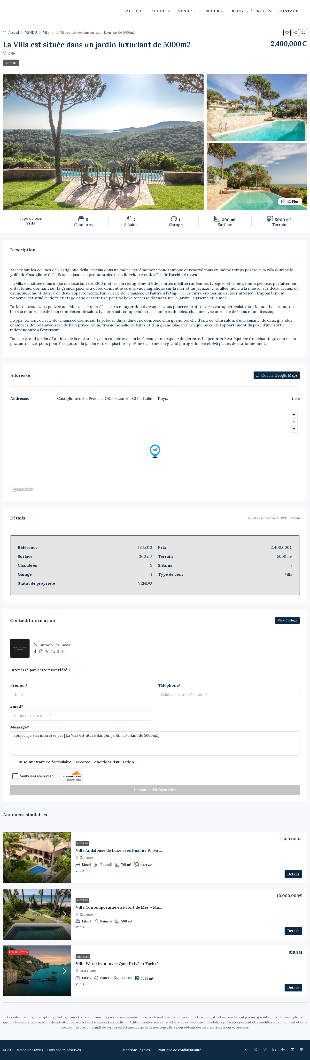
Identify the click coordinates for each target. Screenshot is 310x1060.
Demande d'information (155, 790)
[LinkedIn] (275, 1050)
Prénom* (19, 685)
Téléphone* (169, 685)
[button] (287, 32)
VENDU (31, 33)
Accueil (13, 33)
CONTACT (288, 11)
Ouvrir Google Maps (279, 375)
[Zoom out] (293, 421)
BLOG (237, 11)
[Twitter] (256, 1050)
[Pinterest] (302, 1050)
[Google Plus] (284, 1050)
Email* (16, 706)
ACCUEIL (135, 11)
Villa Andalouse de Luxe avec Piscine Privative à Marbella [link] (131, 850)
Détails (293, 874)
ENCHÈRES (213, 11)
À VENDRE (82, 843)
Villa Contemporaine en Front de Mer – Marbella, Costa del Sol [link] (136, 907)
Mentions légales (136, 1050)
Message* (19, 727)
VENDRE (186, 11)
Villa (46, 33)
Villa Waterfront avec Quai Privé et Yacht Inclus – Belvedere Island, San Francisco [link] (155, 963)
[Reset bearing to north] (293, 428)
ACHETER (161, 11)
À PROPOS (260, 11)
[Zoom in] (293, 414)
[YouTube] (293, 1050)
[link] (37, 857)
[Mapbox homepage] (22, 489)
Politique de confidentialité (179, 1050)
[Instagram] (265, 1050)
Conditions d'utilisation (113, 761)
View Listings (287, 620)
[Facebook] (247, 1050)
